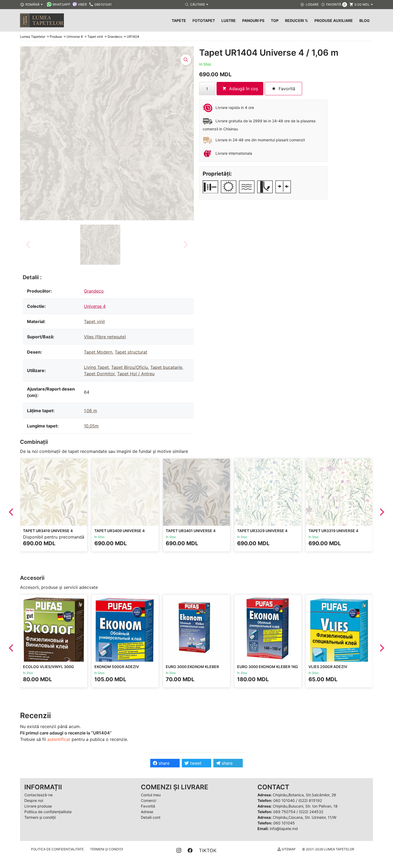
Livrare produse (38, 806)
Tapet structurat (131, 352)
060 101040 (284, 800)
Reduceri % (296, 20)
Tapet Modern (98, 352)
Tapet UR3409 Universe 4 (119, 530)
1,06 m (90, 410)
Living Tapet (96, 367)
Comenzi (148, 800)
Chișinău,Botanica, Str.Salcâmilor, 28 (304, 795)
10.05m (91, 426)
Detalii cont (150, 817)
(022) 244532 (311, 811)
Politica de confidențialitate (48, 811)
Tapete (179, 20)
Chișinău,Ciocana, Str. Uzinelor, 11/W (304, 817)
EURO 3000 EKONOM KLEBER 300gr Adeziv (192, 669)
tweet (195, 763)
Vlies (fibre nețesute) (105, 336)
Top (275, 20)
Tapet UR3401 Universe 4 (190, 530)
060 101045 (284, 823)
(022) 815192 (310, 800)
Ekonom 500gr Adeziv (116, 666)
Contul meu (151, 795)
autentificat (58, 739)
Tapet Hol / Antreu (136, 373)
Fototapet (203, 20)
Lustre (228, 20)
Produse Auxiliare (333, 20)
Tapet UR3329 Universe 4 (262, 530)
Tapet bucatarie (166, 367)
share (163, 763)
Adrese (147, 811)
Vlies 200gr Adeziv (328, 666)
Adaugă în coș (243, 88)
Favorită (148, 806)
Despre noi (33, 800)
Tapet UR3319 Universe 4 (333, 530)
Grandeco (94, 291)
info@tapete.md (284, 828)
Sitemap (288, 849)
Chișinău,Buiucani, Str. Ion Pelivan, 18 (305, 806)
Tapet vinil (94, 321)
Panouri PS (253, 20)
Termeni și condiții (40, 817)
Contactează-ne (38, 795)
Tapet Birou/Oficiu (129, 367)
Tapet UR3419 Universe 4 (48, 530)
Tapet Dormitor (99, 373)
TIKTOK (208, 850)
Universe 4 (95, 306)
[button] (100, 245)
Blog (364, 20)
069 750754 (284, 811)
